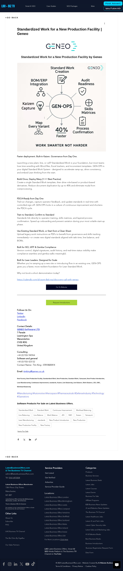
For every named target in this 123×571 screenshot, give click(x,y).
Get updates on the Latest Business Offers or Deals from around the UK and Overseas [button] (19, 508)
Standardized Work (26, 410)
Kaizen (78, 415)
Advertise (49, 482)
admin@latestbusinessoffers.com (20, 474)
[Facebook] (3, 564)
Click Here (64, 539)
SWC (70, 415)
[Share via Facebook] (18, 439)
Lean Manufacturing (26, 420)
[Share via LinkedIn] (30, 439)
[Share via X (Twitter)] (24, 439)
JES (63, 415)
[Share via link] (36, 439)
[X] (21, 564)
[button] (9, 521)
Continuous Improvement (62, 410)
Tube (59, 554)
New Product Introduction (59, 420)
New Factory (45, 425)
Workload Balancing (83, 410)
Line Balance (38, 415)
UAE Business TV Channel (15, 531)
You (55, 554)
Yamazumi (89, 415)
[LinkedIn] (15, 564)
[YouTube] (27, 564)
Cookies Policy (91, 566)
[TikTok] (33, 564)
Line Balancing (24, 415)
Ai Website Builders (105, 563)
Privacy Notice (77, 566)
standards (41, 420)
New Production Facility (27, 425)
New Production (79, 420)
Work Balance (52, 415)
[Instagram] (9, 564)
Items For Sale (23, 431)
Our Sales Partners (12, 545)
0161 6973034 (14, 478)
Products (89, 472)
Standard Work (43, 410)
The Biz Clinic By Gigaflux (15, 538)
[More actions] (104, 23)
